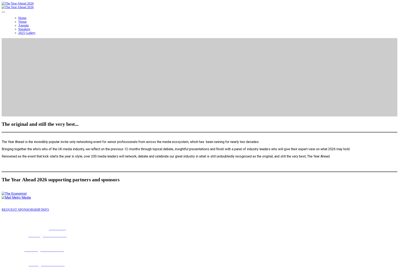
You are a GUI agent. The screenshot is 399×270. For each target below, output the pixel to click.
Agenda (23, 25)
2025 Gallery (27, 33)
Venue (22, 21)
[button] (25, 209)
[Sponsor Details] (14, 194)
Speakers (24, 29)
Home (22, 18)
